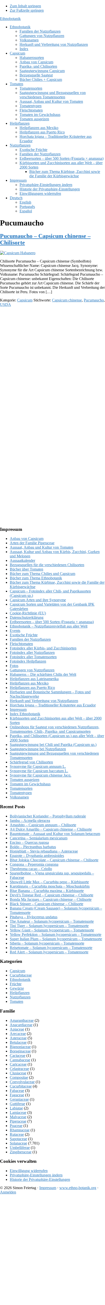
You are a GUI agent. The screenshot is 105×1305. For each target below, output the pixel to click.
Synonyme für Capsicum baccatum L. (39, 771)
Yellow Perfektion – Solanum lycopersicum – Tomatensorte (55, 934)
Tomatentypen (21, 793)
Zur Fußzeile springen (27, 10)
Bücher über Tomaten (26, 569)
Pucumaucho (94, 300)
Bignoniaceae (20, 1047)
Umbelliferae (20, 1147)
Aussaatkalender (22, 560)
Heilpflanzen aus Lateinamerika (34, 679)
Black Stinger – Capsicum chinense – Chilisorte (46, 904)
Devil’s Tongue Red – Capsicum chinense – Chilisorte (51, 895)
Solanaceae (18, 1143)
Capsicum (24, 300)
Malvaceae (18, 1117)
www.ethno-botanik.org (77, 1188)
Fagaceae (17, 1095)
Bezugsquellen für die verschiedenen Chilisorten (47, 565)
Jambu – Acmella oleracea (30, 820)
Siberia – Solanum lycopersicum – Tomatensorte (47, 943)
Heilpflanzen (20, 993)
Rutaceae (17, 1134)
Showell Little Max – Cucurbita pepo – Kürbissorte (49, 882)
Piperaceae (18, 1121)
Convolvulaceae (22, 1082)
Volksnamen (19, 797)
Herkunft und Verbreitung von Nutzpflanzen (44, 701)
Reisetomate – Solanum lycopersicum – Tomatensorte (51, 948)
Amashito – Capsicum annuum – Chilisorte (43, 825)
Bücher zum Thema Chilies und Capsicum (42, 574)
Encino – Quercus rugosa (29, 842)
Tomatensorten (21, 788)
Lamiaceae (18, 1112)
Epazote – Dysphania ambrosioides (37, 856)
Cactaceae (17, 1055)
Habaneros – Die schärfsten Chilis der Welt (43, 674)
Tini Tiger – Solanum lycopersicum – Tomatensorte (49, 926)
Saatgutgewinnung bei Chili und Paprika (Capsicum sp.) (53, 744)
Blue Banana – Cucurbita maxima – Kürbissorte (47, 891)
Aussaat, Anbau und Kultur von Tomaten (41, 547)
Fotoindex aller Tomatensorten (33, 657)
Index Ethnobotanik (25, 714)
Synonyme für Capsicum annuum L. (38, 766)
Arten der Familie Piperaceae (32, 543)
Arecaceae (18, 1034)
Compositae (19, 1077)
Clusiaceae (18, 1073)
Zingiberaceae (21, 1152)
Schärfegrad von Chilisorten (31, 762)
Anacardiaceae (21, 1025)
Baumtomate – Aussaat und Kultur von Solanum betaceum (55, 834)
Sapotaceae (18, 1139)
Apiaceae (17, 1029)
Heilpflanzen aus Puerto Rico (32, 687)
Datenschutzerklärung (26, 617)
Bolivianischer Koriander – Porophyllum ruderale (48, 816)
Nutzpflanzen (20, 997)
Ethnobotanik (10, 19)
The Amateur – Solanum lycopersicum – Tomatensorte (52, 921)
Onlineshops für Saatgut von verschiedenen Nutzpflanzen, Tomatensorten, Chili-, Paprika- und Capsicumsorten (54, 729)
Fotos (14, 666)
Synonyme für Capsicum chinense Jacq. (40, 775)
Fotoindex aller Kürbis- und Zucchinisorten (43, 648)
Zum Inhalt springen (25, 6)
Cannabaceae (20, 1060)
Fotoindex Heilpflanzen (28, 661)
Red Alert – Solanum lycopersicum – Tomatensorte (49, 952)
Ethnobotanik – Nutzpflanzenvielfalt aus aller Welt (48, 626)
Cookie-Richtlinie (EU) (28, 613)
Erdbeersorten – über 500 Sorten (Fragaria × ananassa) (52, 622)
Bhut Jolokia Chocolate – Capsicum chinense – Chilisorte (54, 860)
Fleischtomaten (21, 644)
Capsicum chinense (67, 300)
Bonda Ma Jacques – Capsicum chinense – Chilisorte (51, 899)
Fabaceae (17, 1091)
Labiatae (16, 1108)
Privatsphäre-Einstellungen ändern (36, 1175)
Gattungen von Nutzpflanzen (32, 670)
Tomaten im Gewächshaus (30, 784)
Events (15, 631)
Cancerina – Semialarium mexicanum (38, 838)
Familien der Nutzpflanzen (30, 639)
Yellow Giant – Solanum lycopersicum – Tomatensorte (52, 930)
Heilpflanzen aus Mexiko (29, 683)
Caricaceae (18, 1064)
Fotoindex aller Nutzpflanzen (32, 652)
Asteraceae (18, 1038)
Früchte (15, 984)
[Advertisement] (52, 363)
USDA (5, 304)
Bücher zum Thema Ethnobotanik (36, 578)
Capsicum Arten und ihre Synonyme (38, 600)
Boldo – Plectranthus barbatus (33, 847)
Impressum (18, 709)
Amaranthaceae (22, 1020)
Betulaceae (18, 1042)
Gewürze (17, 988)
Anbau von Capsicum (26, 538)
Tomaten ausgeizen (24, 780)
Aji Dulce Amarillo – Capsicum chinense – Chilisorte (51, 829)
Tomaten (16, 1001)
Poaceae (16, 1126)
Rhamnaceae (20, 1130)
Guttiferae (17, 1104)
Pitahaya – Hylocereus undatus (33, 917)
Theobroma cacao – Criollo (31, 869)
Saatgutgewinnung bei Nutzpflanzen (38, 749)
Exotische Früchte (24, 635)
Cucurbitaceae (21, 975)
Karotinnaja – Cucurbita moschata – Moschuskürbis (50, 886)
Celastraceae (19, 1069)
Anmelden (8, 1192)
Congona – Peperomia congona (34, 864)
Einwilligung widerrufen (29, 1171)
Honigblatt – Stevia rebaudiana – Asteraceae (44, 851)
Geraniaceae (19, 1099)
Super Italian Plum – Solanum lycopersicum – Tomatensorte (56, 939)
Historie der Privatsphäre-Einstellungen (40, 1179)
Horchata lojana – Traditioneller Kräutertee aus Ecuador (53, 705)
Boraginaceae (20, 1051)
